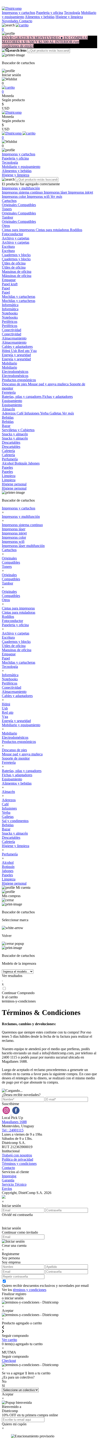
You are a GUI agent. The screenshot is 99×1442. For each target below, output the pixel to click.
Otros (6, 226)
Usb (14, 351)
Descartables (11, 442)
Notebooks (10, 313)
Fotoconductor (12, 234)
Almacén (8, 409)
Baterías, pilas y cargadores (22, 397)
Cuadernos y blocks (16, 255)
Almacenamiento (14, 338)
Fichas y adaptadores (57, 397)
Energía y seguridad (16, 355)
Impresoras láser (56, 192)
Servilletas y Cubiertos (18, 430)
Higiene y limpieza (69, 17)
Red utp (24, 351)
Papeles (7, 467)
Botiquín (21, 463)
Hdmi (6, 351)
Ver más (56, 196)
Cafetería (8, 451)
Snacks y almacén (15, 434)
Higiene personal (14, 484)
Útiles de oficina (14, 263)
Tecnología (72, 13)
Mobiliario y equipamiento (21, 725)
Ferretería (9, 392)
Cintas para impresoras (19, 230)
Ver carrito (9, 1340)
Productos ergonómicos (19, 380)
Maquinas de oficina (16, 271)
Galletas (56, 413)
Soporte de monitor (16, 758)
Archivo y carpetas (15, 238)
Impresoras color (14, 196)
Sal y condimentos (15, 821)
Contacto (25, 21)
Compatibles (27, 205)
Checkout (9, 1361)
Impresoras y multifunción (21, 188)
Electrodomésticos (15, 372)
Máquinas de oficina (16, 276)
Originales (10, 205)
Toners (7, 209)
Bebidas (8, 417)
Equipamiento (12, 401)
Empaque (9, 280)
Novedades (10, 21)
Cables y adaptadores (17, 347)
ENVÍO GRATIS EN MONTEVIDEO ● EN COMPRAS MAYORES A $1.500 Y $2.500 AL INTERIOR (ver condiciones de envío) (45, 42)
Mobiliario (9, 363)
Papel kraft (9, 284)
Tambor (7, 217)
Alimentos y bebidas (40, 17)
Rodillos (76, 230)
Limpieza (8, 476)
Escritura (8, 246)
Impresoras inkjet (80, 192)
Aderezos (9, 413)
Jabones (34, 463)
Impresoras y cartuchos (18, 13)
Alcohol (8, 463)
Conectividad (11, 330)
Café (20, 413)
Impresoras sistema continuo (23, 192)
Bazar (6, 426)
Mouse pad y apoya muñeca (49, 384)
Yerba (45, 413)
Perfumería (10, 459)
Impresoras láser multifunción (23, 546)
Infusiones (32, 413)
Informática (10, 305)
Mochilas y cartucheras (18, 296)
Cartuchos (9, 201)
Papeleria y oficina (49, 13)
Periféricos (9, 322)
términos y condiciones (29, 1290)
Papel (6, 288)
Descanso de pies (15, 384)
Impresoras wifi (38, 196)
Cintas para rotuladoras (53, 230)
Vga (33, 351)
